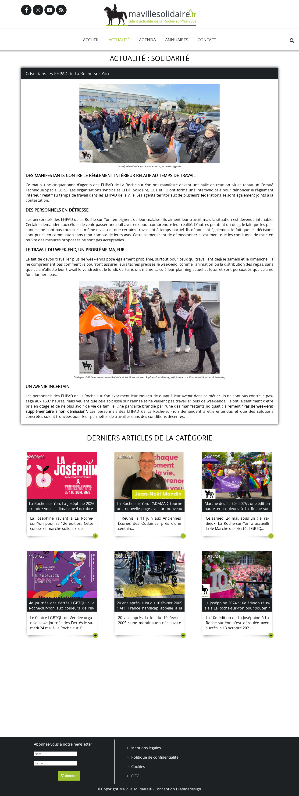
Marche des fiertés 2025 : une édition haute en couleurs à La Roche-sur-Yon (237, 508)
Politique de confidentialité (154, 757)
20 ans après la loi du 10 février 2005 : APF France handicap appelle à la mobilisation (149, 608)
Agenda (147, 39)
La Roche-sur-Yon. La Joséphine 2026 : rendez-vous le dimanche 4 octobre (61, 506)
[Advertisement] (149, 695)
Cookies (138, 766)
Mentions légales (146, 747)
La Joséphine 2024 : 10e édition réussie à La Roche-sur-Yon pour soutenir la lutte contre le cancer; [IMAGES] (237, 608)
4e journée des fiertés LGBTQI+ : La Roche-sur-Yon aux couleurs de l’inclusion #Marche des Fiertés (61, 608)
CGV (135, 775)
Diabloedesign (188, 789)
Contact (207, 39)
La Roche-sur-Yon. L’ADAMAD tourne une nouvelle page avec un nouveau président (149, 508)
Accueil (91, 39)
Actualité (119, 39)
